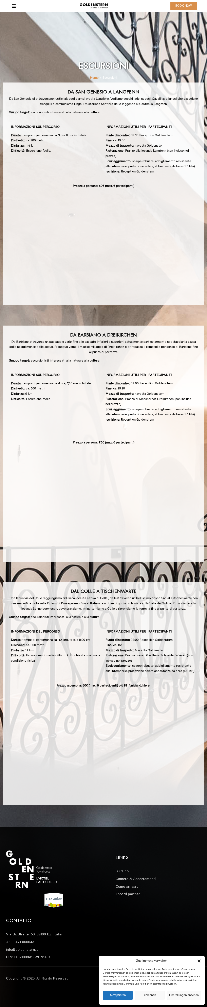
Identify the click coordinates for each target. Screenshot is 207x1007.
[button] (199, 961)
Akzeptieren (118, 995)
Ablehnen (150, 995)
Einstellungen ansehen (184, 995)
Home (94, 77)
